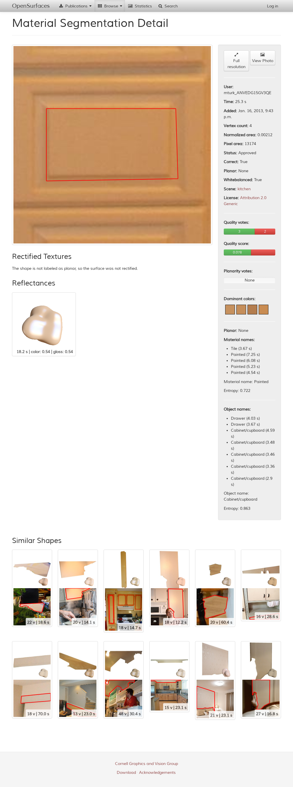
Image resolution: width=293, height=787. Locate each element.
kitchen (244, 189)
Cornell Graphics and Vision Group (146, 763)
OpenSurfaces (31, 5)
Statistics (143, 6)
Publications (76, 6)
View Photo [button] (262, 60)
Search (170, 6)
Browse (111, 6)
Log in (272, 6)
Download (126, 772)
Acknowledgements (157, 772)
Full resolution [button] (236, 63)
